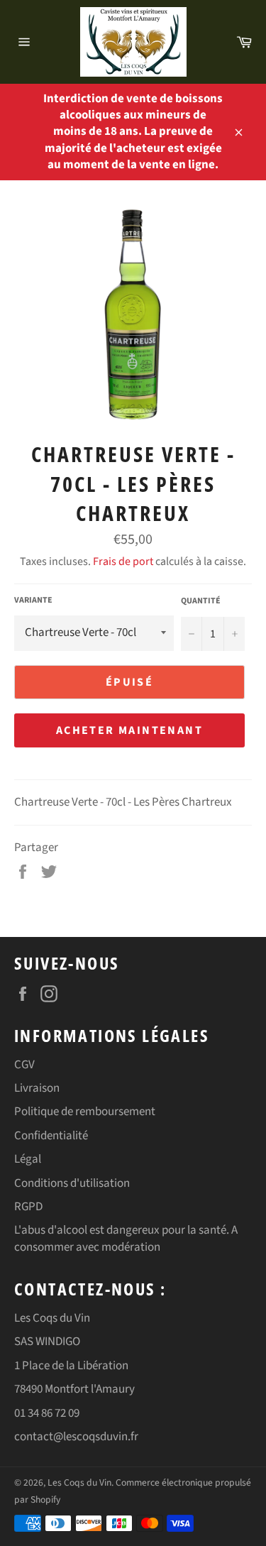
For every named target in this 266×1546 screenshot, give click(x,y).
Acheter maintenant (129, 730)
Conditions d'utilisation (72, 1183)
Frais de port (123, 561)
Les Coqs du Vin (79, 1482)
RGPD (28, 1206)
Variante (33, 600)
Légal (27, 1159)
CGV (24, 1064)
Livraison (37, 1088)
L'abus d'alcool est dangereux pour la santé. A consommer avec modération (126, 1238)
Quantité (201, 601)
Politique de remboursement (84, 1111)
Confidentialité (51, 1135)
